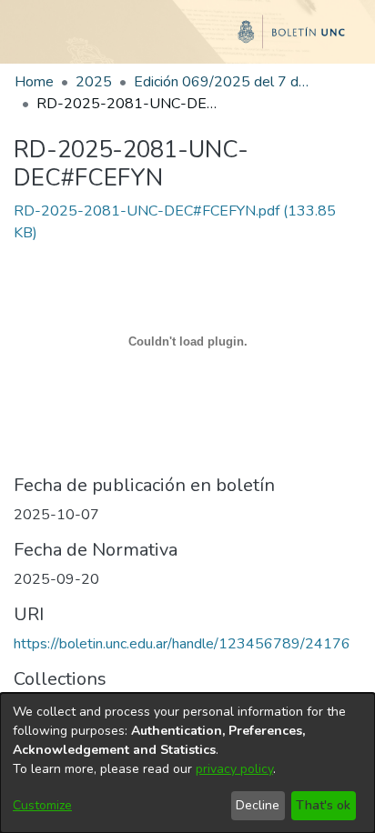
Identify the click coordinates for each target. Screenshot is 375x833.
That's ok (323, 805)
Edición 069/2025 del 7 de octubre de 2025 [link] (225, 82)
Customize (42, 805)
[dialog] (187, 763)
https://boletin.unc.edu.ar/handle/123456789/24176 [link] (182, 644)
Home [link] (34, 82)
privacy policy (234, 769)
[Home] (187, 39)
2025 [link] (94, 82)
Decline (257, 805)
